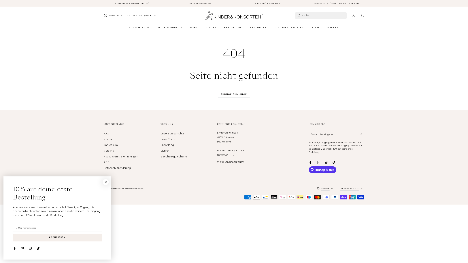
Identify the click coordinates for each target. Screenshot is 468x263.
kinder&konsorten (117, 188)
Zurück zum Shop (234, 94)
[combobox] (321, 15)
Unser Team (168, 139)
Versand (109, 150)
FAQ (106, 133)
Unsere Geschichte (172, 133)
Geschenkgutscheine (174, 156)
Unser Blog (167, 145)
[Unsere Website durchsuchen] (298, 15)
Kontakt (108, 139)
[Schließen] (106, 182)
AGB (106, 162)
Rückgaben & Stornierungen (121, 156)
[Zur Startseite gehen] (234, 15)
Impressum (111, 145)
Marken (165, 150)
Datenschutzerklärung (117, 168)
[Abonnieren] (362, 134)
